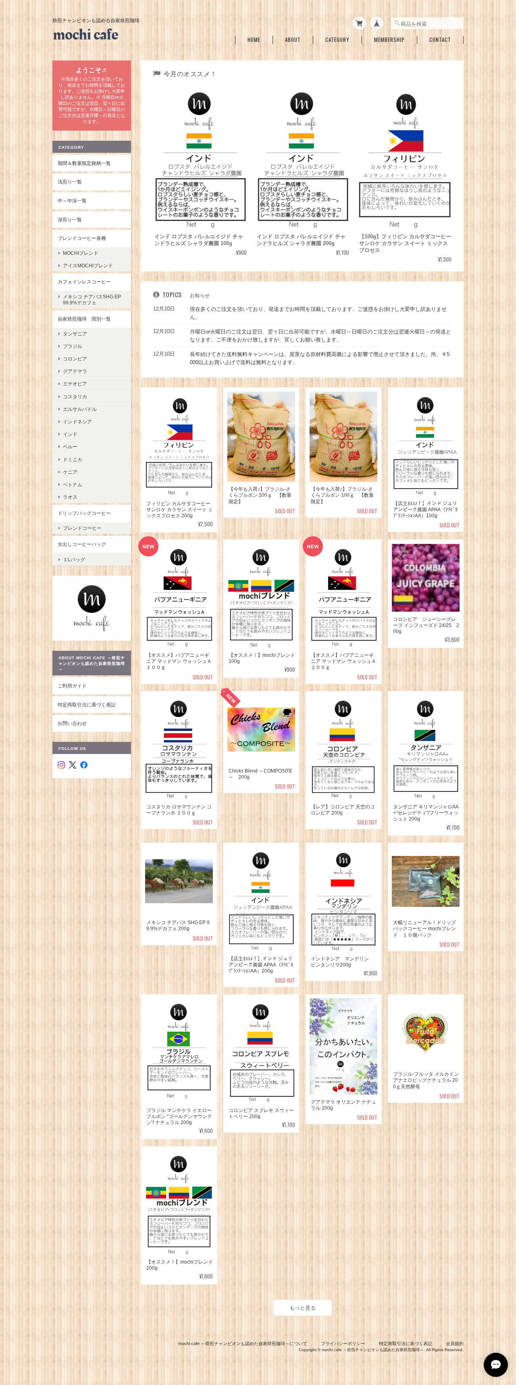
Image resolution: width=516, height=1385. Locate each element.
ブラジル (72, 346)
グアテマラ (75, 371)
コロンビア (75, 358)
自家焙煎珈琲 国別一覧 (84, 318)
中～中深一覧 (72, 200)
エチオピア (75, 383)
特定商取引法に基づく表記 (87, 704)
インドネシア (77, 421)
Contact (440, 40)
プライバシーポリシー (343, 1343)
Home (254, 40)
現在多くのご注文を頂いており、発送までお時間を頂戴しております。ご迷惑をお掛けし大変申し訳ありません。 (318, 313)
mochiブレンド (80, 253)
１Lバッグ (74, 559)
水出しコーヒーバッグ (82, 544)
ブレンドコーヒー (82, 528)
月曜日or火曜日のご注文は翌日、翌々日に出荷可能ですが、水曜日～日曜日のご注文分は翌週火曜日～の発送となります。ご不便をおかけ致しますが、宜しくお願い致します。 (320, 336)
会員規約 (455, 1343)
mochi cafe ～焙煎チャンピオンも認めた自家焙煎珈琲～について (242, 1343)
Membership (389, 40)
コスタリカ (75, 396)
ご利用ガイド (72, 685)
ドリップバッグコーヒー (84, 513)
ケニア (70, 472)
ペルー (70, 446)
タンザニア (75, 333)
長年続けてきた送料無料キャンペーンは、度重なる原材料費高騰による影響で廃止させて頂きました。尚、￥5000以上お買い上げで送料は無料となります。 (319, 358)
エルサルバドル (80, 409)
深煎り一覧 (70, 219)
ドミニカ (72, 459)
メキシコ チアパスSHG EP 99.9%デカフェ (94, 299)
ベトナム (72, 484)
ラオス (70, 497)
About (293, 40)
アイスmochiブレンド (88, 265)
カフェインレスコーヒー (84, 281)
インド (70, 434)
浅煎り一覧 (70, 181)
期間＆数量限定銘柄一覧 (84, 163)
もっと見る (302, 1308)
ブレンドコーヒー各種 (82, 238)
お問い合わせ (72, 723)
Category (337, 40)
